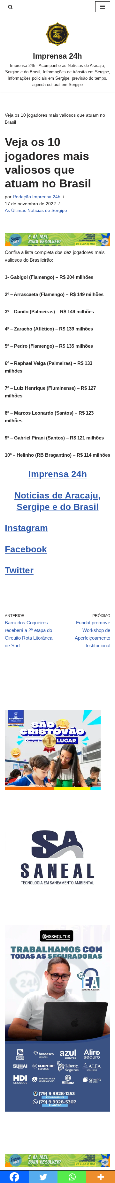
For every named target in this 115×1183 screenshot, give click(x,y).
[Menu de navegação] (102, 6)
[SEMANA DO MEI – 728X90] (57, 244)
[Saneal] (57, 908)
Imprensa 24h (57, 474)
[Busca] (10, 6)
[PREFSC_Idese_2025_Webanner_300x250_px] (53, 788)
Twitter (19, 570)
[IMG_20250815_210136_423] (57, 1110)
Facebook (26, 549)
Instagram (26, 528)
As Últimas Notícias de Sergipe (36, 210)
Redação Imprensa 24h (36, 196)
